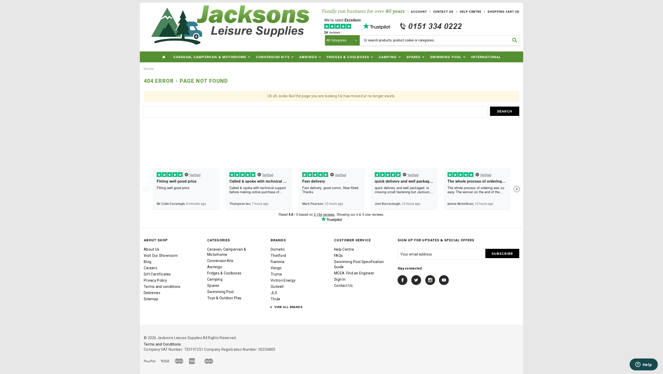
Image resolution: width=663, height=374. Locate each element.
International (486, 57)
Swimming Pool (220, 292)
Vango (276, 268)
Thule (275, 299)
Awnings (214, 267)
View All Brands (288, 307)
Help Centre (344, 249)
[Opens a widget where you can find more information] (643, 364)
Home (149, 69)
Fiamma (278, 262)
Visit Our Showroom (161, 255)
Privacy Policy (155, 280)
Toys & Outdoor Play (224, 298)
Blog (147, 262)
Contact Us (343, 285)
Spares (213, 285)
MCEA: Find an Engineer (354, 273)
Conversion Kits (220, 261)
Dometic (278, 249)
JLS (274, 293)
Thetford (278, 255)
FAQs (338, 255)
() (503, 11)
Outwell (277, 287)
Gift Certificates (157, 274)
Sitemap (151, 299)
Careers (150, 268)
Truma (276, 274)
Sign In (339, 279)
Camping (214, 279)
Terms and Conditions (162, 344)
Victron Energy (283, 280)
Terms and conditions (162, 287)
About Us (151, 249)
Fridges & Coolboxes (224, 273)
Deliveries (152, 293)
